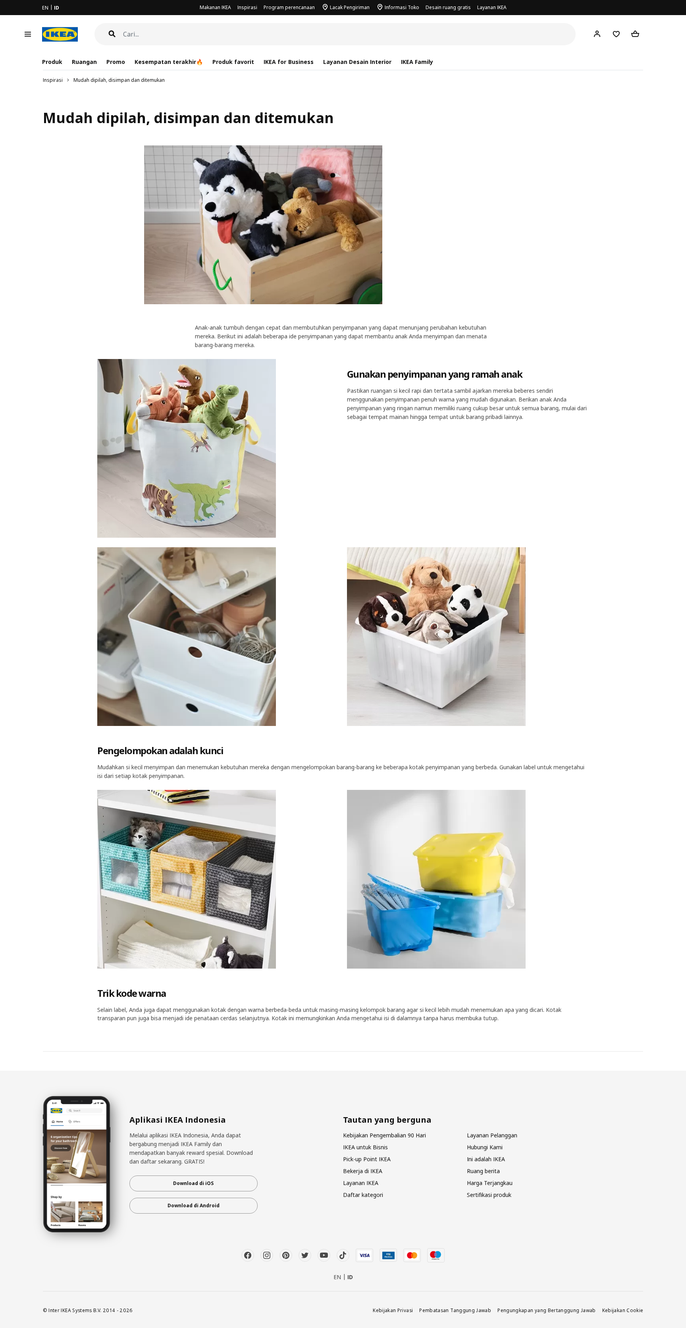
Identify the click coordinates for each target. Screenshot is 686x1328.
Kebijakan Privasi (393, 1310)
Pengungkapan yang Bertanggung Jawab (546, 1310)
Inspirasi (247, 7)
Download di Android (194, 1205)
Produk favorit (233, 62)
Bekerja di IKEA (362, 1171)
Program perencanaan (289, 7)
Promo (115, 62)
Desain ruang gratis (448, 7)
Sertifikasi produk (489, 1195)
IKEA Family (417, 62)
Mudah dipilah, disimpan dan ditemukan (119, 80)
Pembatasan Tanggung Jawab (455, 1310)
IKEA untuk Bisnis (365, 1147)
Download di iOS (193, 1183)
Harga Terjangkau (490, 1183)
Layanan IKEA (492, 7)
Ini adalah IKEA (486, 1159)
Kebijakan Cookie (623, 1310)
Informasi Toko (402, 7)
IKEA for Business (288, 62)
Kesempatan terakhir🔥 (169, 62)
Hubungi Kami (485, 1147)
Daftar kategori (363, 1195)
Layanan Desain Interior (357, 62)
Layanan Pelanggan (492, 1135)
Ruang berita (483, 1171)
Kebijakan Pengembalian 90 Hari (384, 1135)
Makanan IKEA (215, 7)
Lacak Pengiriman (350, 7)
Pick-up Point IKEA (367, 1159)
